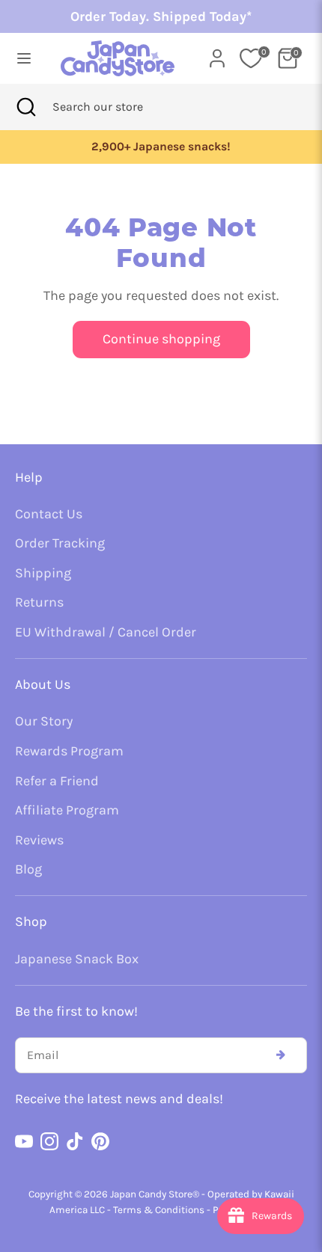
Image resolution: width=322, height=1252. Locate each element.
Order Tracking (60, 543)
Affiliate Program (67, 810)
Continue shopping (161, 339)
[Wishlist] (250, 58)
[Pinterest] (100, 1141)
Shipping (43, 573)
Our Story (44, 721)
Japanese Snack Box (77, 959)
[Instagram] (49, 1141)
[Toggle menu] (24, 58)
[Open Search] (26, 107)
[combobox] (117, 107)
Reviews (39, 840)
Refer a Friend (57, 781)
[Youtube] (24, 1141)
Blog (28, 869)
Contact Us (48, 514)
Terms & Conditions (158, 1209)
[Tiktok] (75, 1141)
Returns (39, 602)
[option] (161, 147)
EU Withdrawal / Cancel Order (105, 632)
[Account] (217, 54)
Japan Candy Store (151, 1194)
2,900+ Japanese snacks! (161, 146)
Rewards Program (69, 751)
